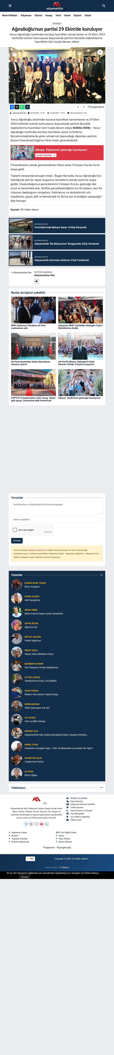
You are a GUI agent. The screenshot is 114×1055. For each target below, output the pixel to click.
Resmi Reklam (9, 15)
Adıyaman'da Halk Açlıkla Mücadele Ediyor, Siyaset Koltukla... (56, 734)
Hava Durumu (76, 801)
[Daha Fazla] (27, 107)
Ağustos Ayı (31, 627)
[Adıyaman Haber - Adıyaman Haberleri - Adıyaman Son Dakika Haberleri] (56, 6)
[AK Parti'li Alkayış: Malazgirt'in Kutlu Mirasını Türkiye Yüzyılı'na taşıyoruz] (80, 346)
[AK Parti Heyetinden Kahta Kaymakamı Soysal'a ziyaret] (33, 346)
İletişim (15, 835)
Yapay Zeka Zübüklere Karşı (39, 654)
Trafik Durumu (76, 807)
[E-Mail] (36, 281)
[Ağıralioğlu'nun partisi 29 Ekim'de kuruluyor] (57, 75)
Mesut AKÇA (31, 650)
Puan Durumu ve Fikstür (81, 810)
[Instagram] (36, 824)
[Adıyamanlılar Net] (21, 272)
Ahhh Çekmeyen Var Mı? (37, 707)
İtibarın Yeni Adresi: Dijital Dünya (41, 694)
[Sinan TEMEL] (16, 611)
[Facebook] (26, 824)
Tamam (25, 877)
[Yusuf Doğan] (16, 692)
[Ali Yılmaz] (16, 719)
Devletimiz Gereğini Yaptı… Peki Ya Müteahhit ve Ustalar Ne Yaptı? (59, 748)
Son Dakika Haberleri (80, 817)
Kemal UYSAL (31, 744)
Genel (67, 15)
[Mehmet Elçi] (16, 732)
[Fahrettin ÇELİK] (16, 759)
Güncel (38, 15)
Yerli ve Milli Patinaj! (35, 721)
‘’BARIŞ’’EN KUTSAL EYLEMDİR (40, 681)
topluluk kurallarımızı (38, 550)
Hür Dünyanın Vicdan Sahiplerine (41, 667)
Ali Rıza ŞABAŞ (32, 677)
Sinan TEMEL (31, 610)
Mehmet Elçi (31, 731)
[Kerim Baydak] (16, 705)
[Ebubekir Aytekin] (16, 665)
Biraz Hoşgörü (32, 586)
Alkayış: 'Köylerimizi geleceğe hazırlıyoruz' (79, 398)
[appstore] (49, 847)
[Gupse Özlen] (16, 625)
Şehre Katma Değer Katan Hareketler (44, 613)
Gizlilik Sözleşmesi (20, 842)
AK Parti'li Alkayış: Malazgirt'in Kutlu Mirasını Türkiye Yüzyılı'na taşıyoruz (76, 363)
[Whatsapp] (46, 824)
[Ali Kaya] (16, 773)
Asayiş (48, 15)
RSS (31, 858)
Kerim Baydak (32, 704)
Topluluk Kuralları (20, 838)
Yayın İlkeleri (64, 838)
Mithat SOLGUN (33, 637)
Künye (61, 835)
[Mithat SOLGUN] (16, 638)
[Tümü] (101, 575)
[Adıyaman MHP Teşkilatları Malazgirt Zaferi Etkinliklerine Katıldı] (80, 309)
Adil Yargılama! (32, 600)
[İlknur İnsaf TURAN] (16, 584)
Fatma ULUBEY (32, 596)
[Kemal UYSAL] (16, 746)
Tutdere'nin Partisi (34, 761)
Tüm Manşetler (77, 813)
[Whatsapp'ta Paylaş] (22, 107)
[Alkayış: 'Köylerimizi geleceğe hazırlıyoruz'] (80, 382)
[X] (31, 824)
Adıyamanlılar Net (19, 113)
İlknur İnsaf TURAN (35, 583)
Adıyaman (26, 15)
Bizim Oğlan (31, 775)
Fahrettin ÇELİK (33, 758)
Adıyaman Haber (19, 832)
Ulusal (88, 15)
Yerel (58, 15)
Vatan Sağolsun (33, 640)
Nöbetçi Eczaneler (78, 798)
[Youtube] (41, 824)
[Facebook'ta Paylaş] (12, 107)
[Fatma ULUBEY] (16, 598)
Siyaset (77, 15)
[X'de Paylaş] (16, 107)
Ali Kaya (29, 771)
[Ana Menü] (10, 5)
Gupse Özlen (31, 623)
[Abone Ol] (96, 106)
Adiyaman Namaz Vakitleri (82, 804)
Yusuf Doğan (32, 690)
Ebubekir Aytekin (34, 664)
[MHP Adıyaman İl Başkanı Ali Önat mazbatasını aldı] (33, 309)
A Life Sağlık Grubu (67, 832)
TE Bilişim (64, 867)
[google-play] (64, 847)
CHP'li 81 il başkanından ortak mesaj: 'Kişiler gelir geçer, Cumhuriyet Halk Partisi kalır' (33, 399)
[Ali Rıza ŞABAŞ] (16, 678)
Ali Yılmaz (30, 717)
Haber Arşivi (76, 820)
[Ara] (103, 5)
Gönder (17, 540)
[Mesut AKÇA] (16, 651)
